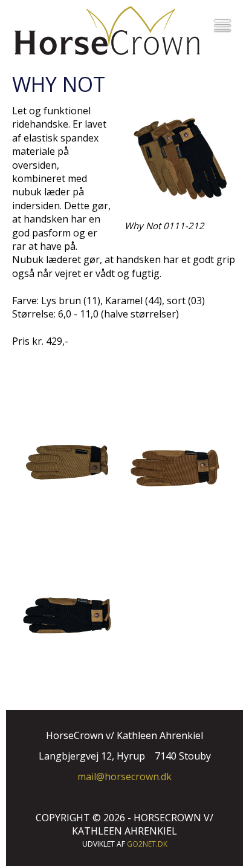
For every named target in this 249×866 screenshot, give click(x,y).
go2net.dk (147, 844)
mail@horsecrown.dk (124, 776)
